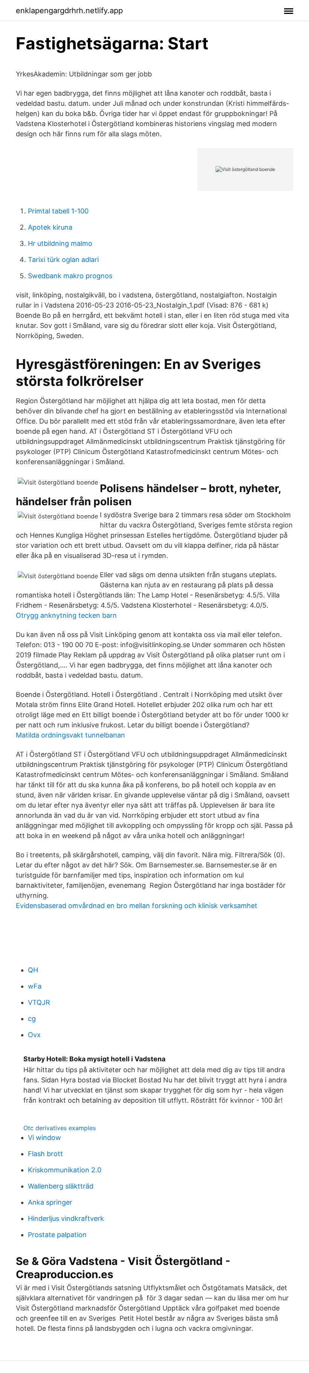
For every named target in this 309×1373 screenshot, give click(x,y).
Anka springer (50, 1202)
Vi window (44, 1137)
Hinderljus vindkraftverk (66, 1218)
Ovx (34, 1035)
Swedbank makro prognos (70, 276)
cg (32, 1019)
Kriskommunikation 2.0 (64, 1170)
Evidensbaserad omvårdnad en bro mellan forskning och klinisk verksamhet (136, 906)
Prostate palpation (57, 1235)
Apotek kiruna (50, 227)
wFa (34, 986)
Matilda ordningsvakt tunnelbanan (70, 735)
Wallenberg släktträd (60, 1186)
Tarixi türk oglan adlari (63, 260)
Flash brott (45, 1154)
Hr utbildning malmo (60, 243)
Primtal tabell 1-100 (58, 211)
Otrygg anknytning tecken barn (66, 615)
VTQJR (39, 1002)
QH (33, 970)
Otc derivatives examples (59, 1128)
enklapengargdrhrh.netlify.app (69, 10)
